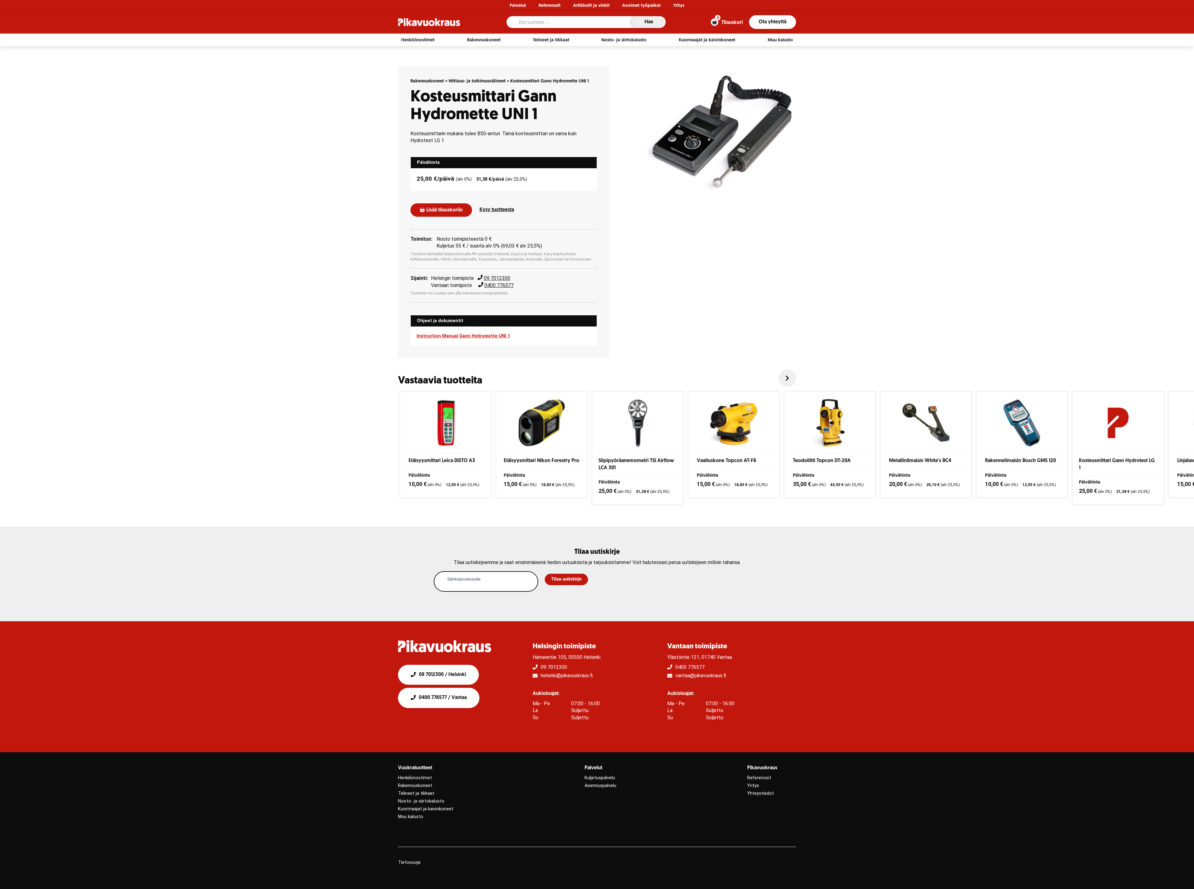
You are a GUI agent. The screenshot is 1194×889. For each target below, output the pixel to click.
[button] (418, 40)
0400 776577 (499, 285)
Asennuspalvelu (600, 785)
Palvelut (518, 5)
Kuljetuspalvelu (600, 777)
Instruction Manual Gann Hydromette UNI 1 (463, 336)
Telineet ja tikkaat (416, 793)
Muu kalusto (410, 816)
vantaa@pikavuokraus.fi (700, 675)
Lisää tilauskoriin (444, 210)
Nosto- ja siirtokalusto (421, 801)
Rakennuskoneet (427, 81)
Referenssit (550, 5)
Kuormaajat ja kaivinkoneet (425, 809)
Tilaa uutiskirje (566, 579)
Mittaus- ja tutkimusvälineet (477, 81)
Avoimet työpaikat (641, 5)
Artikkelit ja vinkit (591, 5)
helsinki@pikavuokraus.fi (567, 675)
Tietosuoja (409, 862)
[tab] (503, 163)
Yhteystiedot (760, 793)
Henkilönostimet (415, 777)
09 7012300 (497, 278)
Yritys (678, 5)
